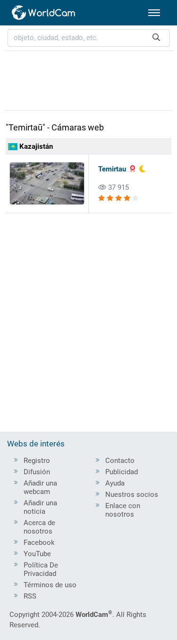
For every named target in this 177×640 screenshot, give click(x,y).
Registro (37, 460)
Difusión (37, 472)
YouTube (37, 554)
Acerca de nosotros (39, 526)
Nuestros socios (131, 494)
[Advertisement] (88, 79)
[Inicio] (43, 13)
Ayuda (115, 483)
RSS (30, 596)
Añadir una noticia (40, 507)
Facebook (39, 542)
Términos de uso (50, 585)
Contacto (120, 460)
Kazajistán (35, 146)
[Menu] (154, 12)
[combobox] (89, 38)
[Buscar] (156, 38)
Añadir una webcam (40, 487)
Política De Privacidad (41, 569)
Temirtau (112, 169)
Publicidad (121, 472)
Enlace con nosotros (122, 510)
